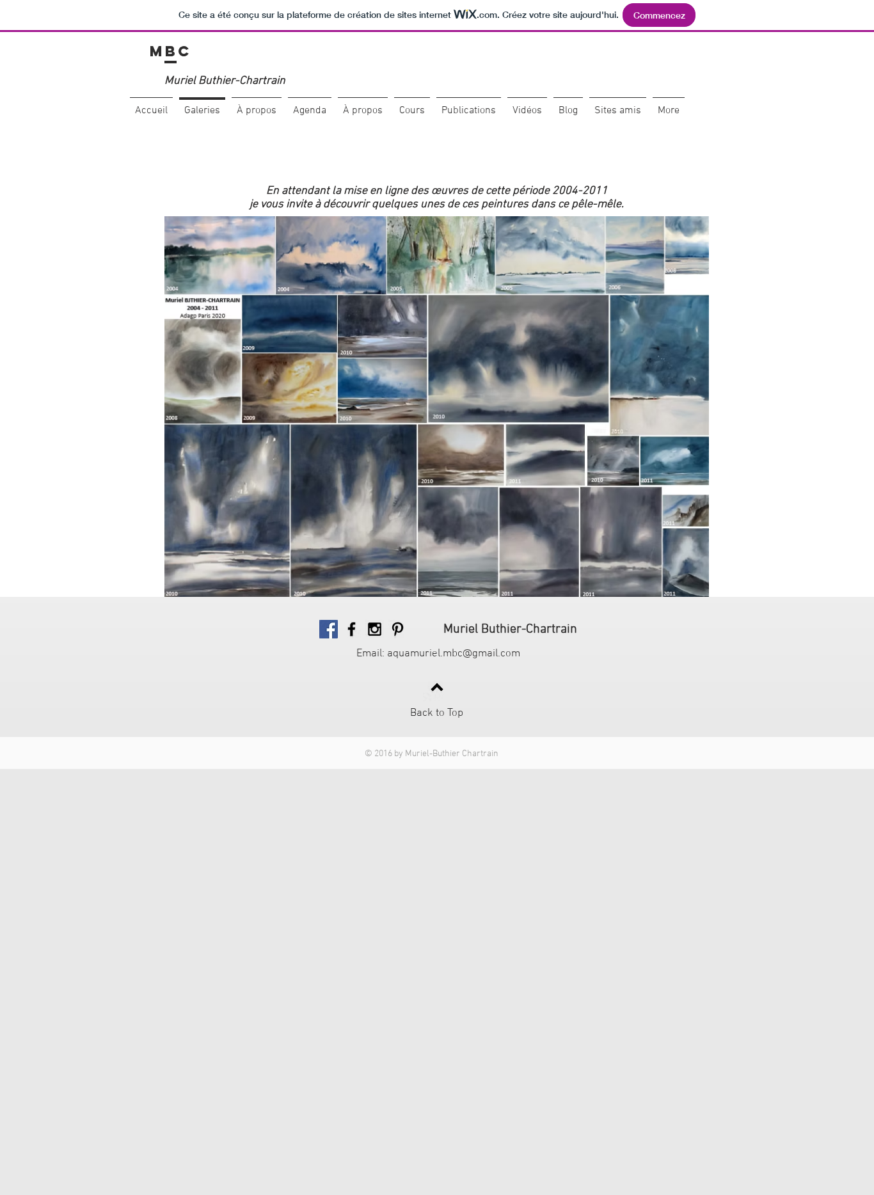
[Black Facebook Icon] (351, 629)
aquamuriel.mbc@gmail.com (453, 653)
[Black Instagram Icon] (374, 629)
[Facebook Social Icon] (328, 629)
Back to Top (436, 713)
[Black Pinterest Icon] (397, 629)
